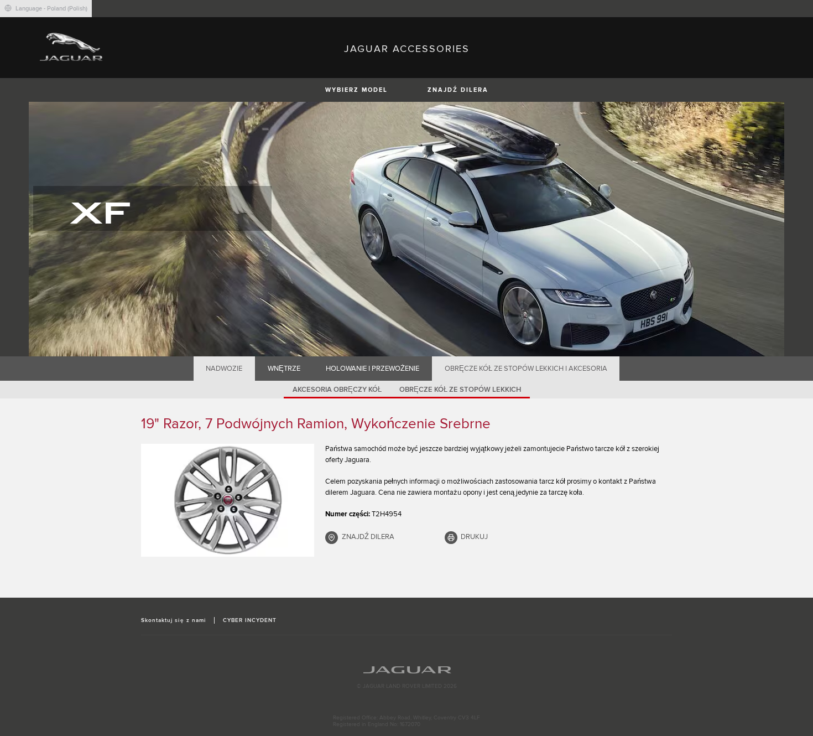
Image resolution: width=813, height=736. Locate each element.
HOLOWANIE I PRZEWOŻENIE (372, 368)
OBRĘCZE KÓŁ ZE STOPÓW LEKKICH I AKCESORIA (526, 368)
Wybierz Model (356, 90)
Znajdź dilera (368, 536)
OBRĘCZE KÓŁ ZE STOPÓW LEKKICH (460, 389)
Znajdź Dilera (458, 90)
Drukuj (474, 536)
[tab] (224, 368)
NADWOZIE (224, 368)
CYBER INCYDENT (250, 620)
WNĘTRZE (284, 368)
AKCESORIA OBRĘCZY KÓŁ (337, 389)
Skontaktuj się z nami (173, 620)
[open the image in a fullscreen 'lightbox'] (227, 500)
